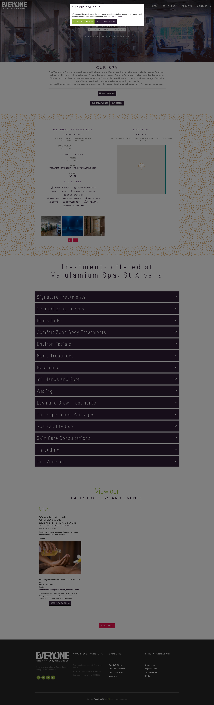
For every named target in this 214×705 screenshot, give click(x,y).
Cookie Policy (116, 17)
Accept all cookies (83, 21)
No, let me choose (106, 21)
